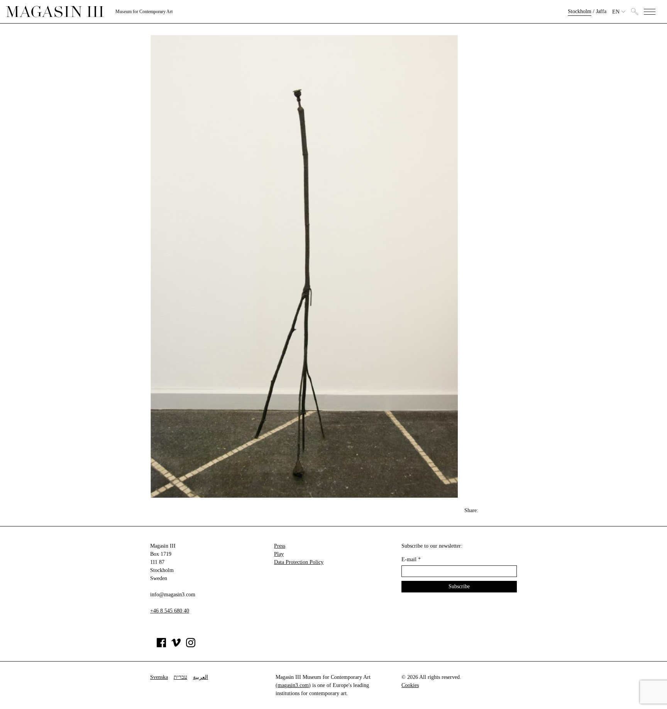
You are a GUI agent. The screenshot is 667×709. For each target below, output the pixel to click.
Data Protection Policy (298, 562)
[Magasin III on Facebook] (161, 645)
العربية (200, 677)
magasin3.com (293, 685)
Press (279, 546)
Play (279, 554)
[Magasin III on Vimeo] (176, 645)
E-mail (411, 559)
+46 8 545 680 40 (169, 611)
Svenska (159, 677)
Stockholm (579, 11)
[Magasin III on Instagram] (190, 645)
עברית (180, 677)
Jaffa (601, 11)
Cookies (410, 685)
